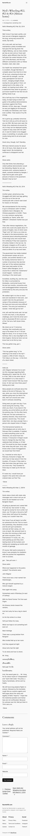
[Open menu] (27, 3)
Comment (6, 736)
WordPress (13, 832)
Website (5, 771)
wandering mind (16, 23)
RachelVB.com (6, 2)
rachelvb (15, 20)
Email (4, 763)
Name (5, 755)
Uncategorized (8, 23)
